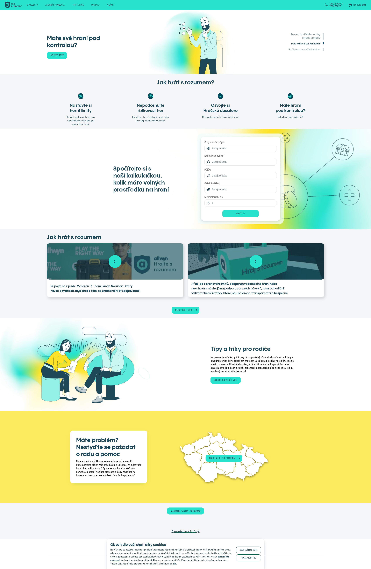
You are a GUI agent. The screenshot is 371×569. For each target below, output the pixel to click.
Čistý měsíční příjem (214, 142)
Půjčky (207, 169)
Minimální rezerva (213, 197)
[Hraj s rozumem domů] (13, 5)
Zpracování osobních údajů (186, 531)
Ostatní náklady (212, 183)
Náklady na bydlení (214, 155)
